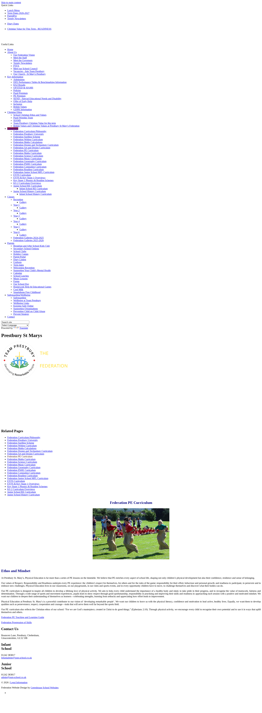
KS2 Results (19, 85)
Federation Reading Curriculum (28, 169)
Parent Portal (19, 256)
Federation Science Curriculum (28, 156)
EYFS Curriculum (22, 175)
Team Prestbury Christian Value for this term (34, 123)
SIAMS (17, 120)
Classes (10, 196)
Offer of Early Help (22, 101)
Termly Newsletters (16, 18)
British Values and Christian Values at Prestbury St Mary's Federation (46, 126)
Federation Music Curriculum (27, 158)
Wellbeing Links (21, 303)
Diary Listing (19, 259)
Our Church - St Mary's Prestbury (29, 74)
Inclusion (17, 104)
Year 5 (16, 226)
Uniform (17, 262)
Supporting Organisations (25, 308)
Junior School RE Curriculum (27, 186)
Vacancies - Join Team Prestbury (28, 71)
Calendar (17, 273)
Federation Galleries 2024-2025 (28, 237)
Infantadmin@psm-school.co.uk (16, 657)
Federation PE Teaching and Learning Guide (22, 617)
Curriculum (12, 128)
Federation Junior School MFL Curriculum (33, 172)
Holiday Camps (20, 254)
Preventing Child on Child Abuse (29, 311)
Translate (23, 328)
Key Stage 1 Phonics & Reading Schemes (33, 180)
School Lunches (21, 276)
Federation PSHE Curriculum (27, 164)
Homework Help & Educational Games (32, 287)
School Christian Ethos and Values (29, 115)
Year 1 (16, 205)
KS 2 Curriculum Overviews (27, 183)
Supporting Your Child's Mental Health (32, 270)
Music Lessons (20, 278)
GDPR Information (22, 109)
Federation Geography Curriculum (29, 161)
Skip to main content (11, 2)
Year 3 (16, 216)
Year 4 (16, 221)
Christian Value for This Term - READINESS (29, 29)
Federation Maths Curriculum (27, 153)
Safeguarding (19, 297)
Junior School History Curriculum (29, 191)
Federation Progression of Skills (16, 622)
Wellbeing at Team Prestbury (27, 300)
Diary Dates (13, 23)
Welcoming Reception (24, 267)
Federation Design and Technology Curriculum (36, 145)
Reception (18, 199)
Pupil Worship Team (23, 117)
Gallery (23, 202)
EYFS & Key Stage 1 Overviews (29, 177)
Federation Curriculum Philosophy (29, 131)
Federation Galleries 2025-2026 (28, 240)
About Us (12, 52)
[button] (14, 44)
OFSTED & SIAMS (23, 87)
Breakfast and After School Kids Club (31, 246)
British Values (20, 106)
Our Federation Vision (24, 55)
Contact (11, 317)
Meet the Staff (20, 57)
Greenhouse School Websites (45, 687)
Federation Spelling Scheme (26, 136)
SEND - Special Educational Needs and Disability (37, 98)
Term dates (18, 265)
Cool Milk (18, 289)
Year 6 (16, 232)
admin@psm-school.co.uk (13, 677)
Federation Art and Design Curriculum (31, 147)
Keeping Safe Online (23, 306)
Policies (17, 90)
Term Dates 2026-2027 (18, 13)
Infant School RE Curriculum (33, 188)
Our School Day (21, 284)
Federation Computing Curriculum (29, 166)
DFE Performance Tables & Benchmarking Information (40, 82)
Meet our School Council (25, 68)
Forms (16, 281)
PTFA (16, 66)
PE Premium (19, 96)
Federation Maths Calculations (27, 142)
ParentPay (12, 16)
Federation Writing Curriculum (28, 139)
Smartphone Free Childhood (26, 292)
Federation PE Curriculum (26, 150)
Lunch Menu (13, 10)
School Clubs (19, 251)
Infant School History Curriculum (35, 194)
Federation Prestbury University (28, 134)
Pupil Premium (20, 93)
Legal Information (18, 682)
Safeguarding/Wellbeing (18, 295)
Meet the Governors (22, 60)
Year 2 (16, 210)
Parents (10, 243)
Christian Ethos (14, 112)
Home (10, 49)
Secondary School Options (26, 248)
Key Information (15, 76)
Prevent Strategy (21, 314)
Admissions (19, 79)
